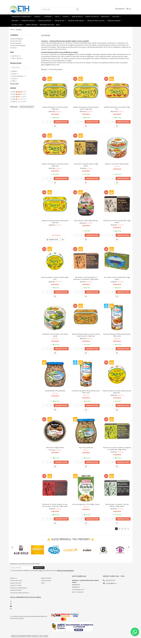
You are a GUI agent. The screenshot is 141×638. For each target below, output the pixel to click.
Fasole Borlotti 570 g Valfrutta (55, 391)
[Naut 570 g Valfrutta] (86, 431)
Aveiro (14, 74)
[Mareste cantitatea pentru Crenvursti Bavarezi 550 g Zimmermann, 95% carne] (112, 348)
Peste (14, 92)
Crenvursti (13, 48)
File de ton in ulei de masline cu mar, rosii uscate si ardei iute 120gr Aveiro (55, 505)
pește (89, 54)
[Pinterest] (10, 604)
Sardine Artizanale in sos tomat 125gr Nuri (117, 108)
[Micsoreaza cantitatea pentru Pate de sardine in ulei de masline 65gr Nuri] (44, 292)
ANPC (43, 583)
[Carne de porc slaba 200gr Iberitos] (86, 204)
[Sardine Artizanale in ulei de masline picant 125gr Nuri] (86, 90)
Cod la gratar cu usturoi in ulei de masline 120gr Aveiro (117, 505)
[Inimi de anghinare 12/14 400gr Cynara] (86, 487)
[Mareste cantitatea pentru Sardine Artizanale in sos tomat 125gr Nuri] (112, 121)
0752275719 (110, 580)
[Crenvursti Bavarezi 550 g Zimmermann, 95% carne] (116, 317)
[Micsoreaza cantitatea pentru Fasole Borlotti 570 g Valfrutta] (44, 405)
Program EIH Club (15, 583)
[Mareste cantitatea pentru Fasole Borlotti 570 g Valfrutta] (50, 405)
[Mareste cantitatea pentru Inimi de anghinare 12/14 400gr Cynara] (81, 519)
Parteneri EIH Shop (16, 580)
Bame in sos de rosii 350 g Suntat (116, 164)
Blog (58, 25)
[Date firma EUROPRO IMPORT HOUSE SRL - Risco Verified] (29, 636)
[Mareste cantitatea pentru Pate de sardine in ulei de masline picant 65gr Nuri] (112, 405)
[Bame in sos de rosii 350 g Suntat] (116, 147)
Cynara (14, 78)
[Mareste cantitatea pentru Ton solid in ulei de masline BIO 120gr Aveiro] (112, 292)
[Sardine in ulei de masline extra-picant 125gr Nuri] (55, 204)
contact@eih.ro (110, 583)
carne (82, 54)
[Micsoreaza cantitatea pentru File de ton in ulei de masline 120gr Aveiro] (74, 178)
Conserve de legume (16, 39)
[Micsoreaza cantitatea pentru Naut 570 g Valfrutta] (74, 462)
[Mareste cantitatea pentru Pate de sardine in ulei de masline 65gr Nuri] (50, 292)
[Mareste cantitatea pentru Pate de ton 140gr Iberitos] (50, 462)
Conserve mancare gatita (17, 45)
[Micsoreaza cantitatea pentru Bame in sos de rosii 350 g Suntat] (105, 178)
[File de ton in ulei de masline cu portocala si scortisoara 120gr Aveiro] (86, 260)
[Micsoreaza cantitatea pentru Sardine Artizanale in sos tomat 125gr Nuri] (105, 121)
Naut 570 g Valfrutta (86, 447)
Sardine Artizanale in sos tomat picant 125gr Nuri (55, 165)
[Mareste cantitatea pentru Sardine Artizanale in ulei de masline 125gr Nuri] (50, 121)
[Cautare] (77, 9)
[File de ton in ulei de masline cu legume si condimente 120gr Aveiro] (116, 431)
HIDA (13, 81)
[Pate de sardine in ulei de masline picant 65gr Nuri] (116, 374)
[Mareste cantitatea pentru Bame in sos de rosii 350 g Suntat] (112, 178)
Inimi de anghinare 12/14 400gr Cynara (86, 504)
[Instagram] (10, 609)
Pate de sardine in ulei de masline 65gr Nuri (55, 278)
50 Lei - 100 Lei (16, 58)
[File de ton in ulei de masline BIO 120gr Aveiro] (116, 204)
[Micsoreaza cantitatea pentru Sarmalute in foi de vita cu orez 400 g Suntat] (44, 348)
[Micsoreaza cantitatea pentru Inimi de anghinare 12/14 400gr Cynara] (74, 519)
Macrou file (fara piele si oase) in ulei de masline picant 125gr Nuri (86, 335)
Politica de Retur (46, 580)
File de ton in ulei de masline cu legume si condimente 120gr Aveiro (117, 448)
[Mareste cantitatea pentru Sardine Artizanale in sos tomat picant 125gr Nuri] (50, 178)
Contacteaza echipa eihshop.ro (19, 593)
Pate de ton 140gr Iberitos (55, 447)
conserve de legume (67, 54)
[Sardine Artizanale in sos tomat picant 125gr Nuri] (55, 147)
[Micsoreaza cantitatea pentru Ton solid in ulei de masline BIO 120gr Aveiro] (105, 292)
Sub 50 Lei (15, 56)
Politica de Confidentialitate (65, 570)
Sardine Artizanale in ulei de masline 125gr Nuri (55, 108)
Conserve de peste (15, 43)
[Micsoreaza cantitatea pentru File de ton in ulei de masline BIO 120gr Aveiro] (105, 235)
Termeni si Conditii (15, 585)
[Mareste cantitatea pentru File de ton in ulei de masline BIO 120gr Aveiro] (112, 235)
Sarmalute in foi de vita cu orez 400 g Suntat (55, 335)
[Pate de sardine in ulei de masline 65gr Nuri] (55, 260)
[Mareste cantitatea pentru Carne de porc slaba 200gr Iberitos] (81, 235)
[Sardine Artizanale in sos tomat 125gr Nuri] (116, 90)
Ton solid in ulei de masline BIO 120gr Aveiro (117, 278)
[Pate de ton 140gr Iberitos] (55, 431)
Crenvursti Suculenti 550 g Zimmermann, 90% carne (86, 392)
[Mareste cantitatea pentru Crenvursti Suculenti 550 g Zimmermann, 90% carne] (81, 405)
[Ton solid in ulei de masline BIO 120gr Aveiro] (116, 260)
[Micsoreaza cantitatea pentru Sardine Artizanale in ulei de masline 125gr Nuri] (44, 121)
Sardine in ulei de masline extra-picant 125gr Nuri (54, 221)
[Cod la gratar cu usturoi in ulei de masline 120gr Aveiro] (116, 487)
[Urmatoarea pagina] (128, 528)
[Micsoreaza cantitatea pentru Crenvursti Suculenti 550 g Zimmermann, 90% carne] (74, 405)
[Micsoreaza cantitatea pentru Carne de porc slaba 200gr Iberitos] (74, 235)
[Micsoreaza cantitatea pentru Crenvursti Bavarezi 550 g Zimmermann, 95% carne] (105, 348)
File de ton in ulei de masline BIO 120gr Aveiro (117, 221)
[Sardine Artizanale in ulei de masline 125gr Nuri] (55, 90)
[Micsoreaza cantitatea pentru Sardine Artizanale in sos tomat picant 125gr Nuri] (44, 178)
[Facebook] (10, 601)
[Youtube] (10, 606)
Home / (12, 29)
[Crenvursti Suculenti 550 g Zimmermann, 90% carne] (86, 374)
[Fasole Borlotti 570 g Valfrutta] (55, 374)
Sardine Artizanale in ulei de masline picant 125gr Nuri (86, 108)
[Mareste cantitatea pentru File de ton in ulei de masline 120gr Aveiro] (81, 178)
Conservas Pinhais (17, 76)
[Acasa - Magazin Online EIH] (20, 9)
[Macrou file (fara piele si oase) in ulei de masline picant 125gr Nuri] (86, 317)
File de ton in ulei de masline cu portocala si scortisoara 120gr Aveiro (86, 278)
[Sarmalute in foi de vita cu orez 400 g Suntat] (55, 317)
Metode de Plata (46, 578)
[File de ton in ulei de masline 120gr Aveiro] (86, 147)
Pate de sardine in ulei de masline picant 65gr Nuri (117, 392)
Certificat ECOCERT (16, 590)
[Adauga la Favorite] (55, 126)
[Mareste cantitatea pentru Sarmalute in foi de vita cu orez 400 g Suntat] (50, 348)
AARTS (14, 71)
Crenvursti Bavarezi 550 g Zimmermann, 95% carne (117, 335)
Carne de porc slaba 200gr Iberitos (86, 221)
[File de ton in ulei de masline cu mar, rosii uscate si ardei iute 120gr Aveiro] (55, 487)
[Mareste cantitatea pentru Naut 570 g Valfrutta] (81, 462)
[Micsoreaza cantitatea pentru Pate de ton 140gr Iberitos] (44, 462)
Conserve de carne (15, 41)
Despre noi (13, 578)
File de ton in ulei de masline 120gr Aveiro (86, 165)
